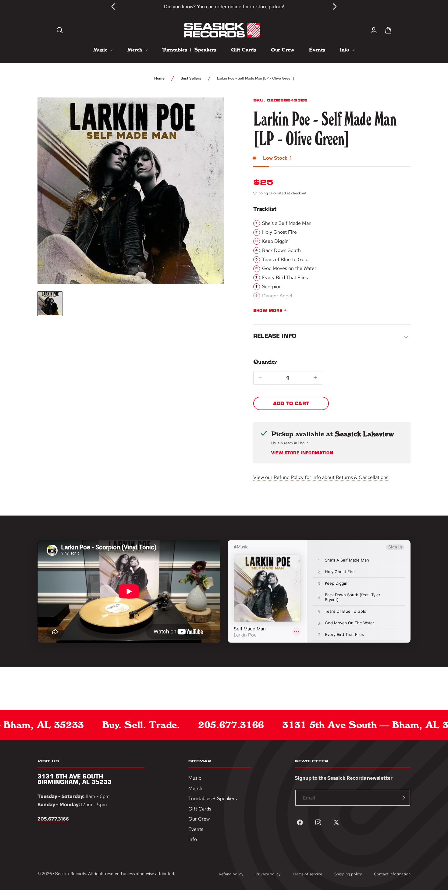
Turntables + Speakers (212, 798)
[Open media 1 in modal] (208, 113)
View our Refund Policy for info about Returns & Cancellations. (321, 477)
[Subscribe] (404, 797)
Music (194, 778)
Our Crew (199, 819)
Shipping (260, 193)
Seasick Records (70, 873)
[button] (60, 30)
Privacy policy (267, 874)
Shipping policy (348, 874)
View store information (302, 453)
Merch (195, 788)
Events (195, 829)
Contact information (392, 874)
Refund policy (231, 874)
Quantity (265, 361)
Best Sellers (190, 78)
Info (192, 839)
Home (159, 78)
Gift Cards (199, 809)
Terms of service (307, 874)
